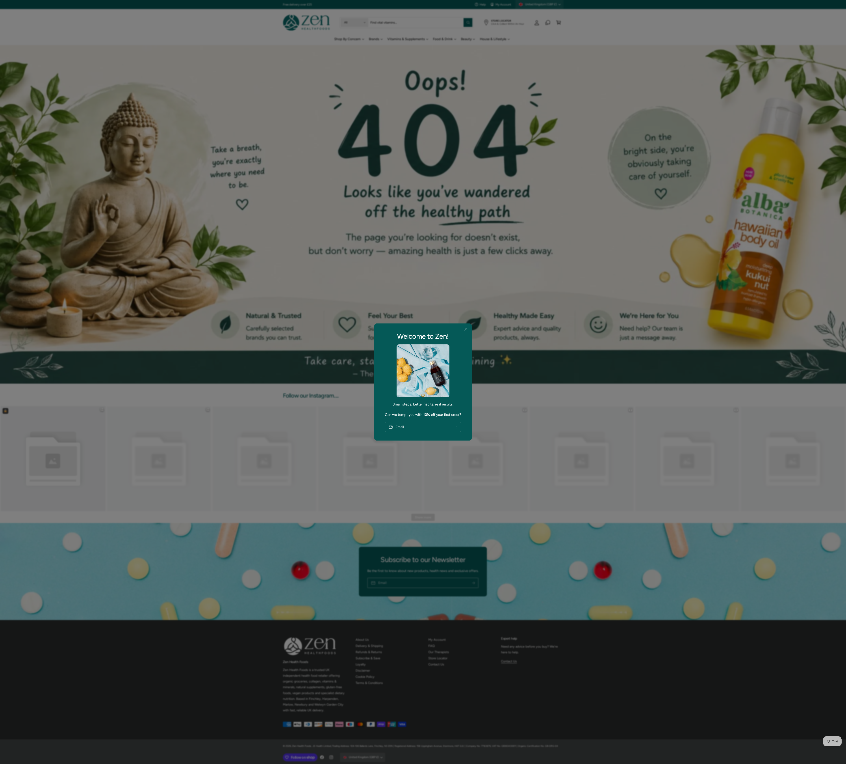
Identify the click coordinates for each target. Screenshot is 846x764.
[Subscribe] (456, 427)
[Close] (465, 329)
